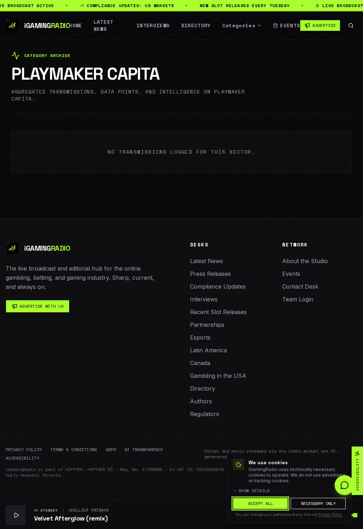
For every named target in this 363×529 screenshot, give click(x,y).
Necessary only (318, 503)
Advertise (324, 25)
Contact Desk (300, 286)
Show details (254, 491)
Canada (200, 362)
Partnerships (207, 324)
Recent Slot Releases (218, 311)
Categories (239, 25)
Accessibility (22, 458)
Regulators (204, 413)
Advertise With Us (41, 306)
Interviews (153, 25)
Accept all (260, 503)
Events (290, 25)
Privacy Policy (24, 450)
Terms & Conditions (73, 450)
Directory (196, 25)
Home (75, 25)
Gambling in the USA (218, 375)
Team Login (297, 299)
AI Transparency (143, 450)
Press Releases (210, 273)
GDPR (111, 450)
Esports (200, 337)
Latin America (208, 350)
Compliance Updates (218, 286)
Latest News (103, 25)
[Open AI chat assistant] (344, 485)
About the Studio (305, 260)
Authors (201, 401)
